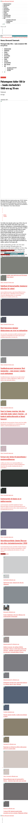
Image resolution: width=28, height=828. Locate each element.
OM (4, 18)
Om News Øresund (11, 19)
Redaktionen (9, 21)
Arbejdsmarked (7, 4)
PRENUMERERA (14, 253)
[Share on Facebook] (15, 208)
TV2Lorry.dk (18, 252)
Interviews (6, 11)
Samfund (5, 14)
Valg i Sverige (6, 16)
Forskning (5, 8)
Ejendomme (6, 5)
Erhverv (5, 6)
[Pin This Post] (15, 211)
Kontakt (8, 22)
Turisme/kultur (7, 15)
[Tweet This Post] (15, 209)
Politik (5, 12)
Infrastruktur (6, 9)
